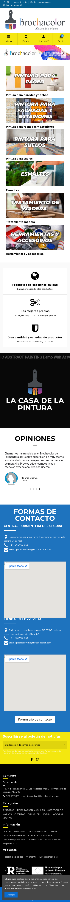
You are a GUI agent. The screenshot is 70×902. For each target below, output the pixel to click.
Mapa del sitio (20, 2)
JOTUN (46, 814)
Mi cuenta (31, 856)
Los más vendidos (37, 831)
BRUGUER (34, 814)
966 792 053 (12, 796)
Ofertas (7, 831)
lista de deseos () (13, 5)
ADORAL (58, 814)
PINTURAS (8, 810)
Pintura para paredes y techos (27, 95)
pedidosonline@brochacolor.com (41, 796)
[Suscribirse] (63, 745)
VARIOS (7, 814)
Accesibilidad (35, 839)
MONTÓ (7, 818)
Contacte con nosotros (40, 2)
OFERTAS (19, 814)
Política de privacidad (14, 839)
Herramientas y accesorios (24, 253)
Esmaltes (12, 190)
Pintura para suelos (19, 158)
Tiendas (53, 831)
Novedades (19, 831)
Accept (11, 894)
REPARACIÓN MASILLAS (31, 810)
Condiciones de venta (14, 835)
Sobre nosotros (53, 839)
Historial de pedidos (13, 856)
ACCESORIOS (55, 810)
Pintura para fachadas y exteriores (30, 126)
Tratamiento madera (20, 221)
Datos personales (48, 856)
